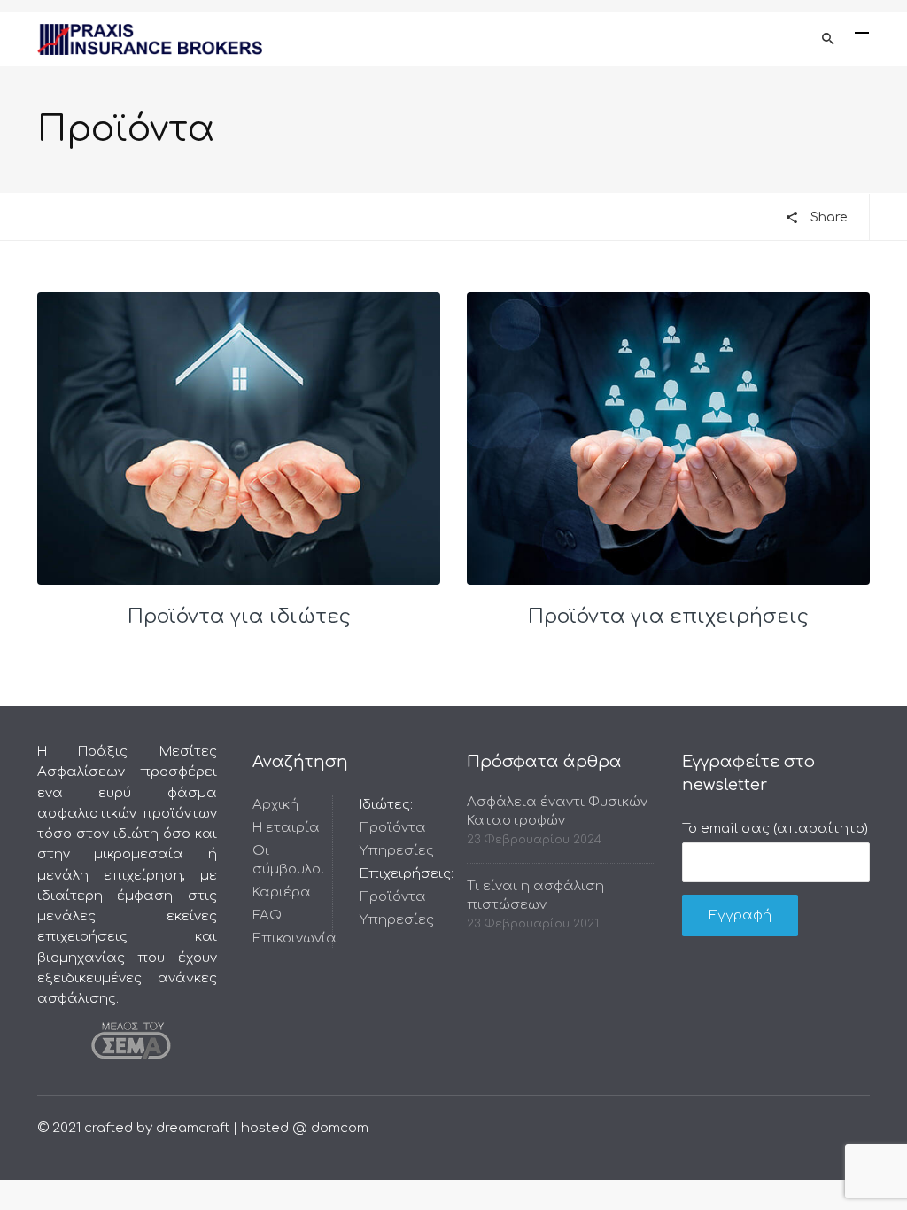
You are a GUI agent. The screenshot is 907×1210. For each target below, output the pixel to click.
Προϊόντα (393, 827)
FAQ (267, 915)
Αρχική (275, 804)
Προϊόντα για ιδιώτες (239, 616)
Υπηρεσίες (397, 850)
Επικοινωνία (294, 938)
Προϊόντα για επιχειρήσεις (668, 616)
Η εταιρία (286, 827)
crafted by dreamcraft (156, 1128)
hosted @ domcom (304, 1128)
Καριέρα (281, 892)
